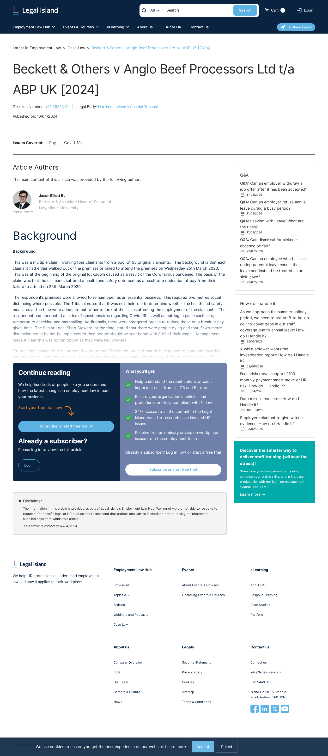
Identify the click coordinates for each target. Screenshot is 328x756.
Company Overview (128, 662)
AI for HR (173, 27)
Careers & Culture (127, 692)
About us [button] (145, 27)
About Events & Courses (200, 585)
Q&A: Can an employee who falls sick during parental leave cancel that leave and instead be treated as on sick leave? (274, 267)
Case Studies (260, 605)
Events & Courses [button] (79, 27)
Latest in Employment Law (37, 48)
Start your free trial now (40, 407)
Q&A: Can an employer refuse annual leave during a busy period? (273, 205)
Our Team (121, 682)
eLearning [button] (116, 27)
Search (245, 10)
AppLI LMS (258, 585)
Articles (119, 605)
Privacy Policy (192, 672)
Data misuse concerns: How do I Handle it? (269, 401)
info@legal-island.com (266, 672)
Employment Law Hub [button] (32, 27)
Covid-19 (72, 142)
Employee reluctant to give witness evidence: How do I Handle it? (272, 420)
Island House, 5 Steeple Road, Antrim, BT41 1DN (268, 694)
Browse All (121, 585)
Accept (202, 746)
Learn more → (252, 494)
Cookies (188, 682)
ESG (117, 672)
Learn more (175, 746)
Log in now (176, 452)
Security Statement (196, 662)
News (118, 702)
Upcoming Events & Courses (203, 595)
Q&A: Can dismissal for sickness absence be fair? (269, 243)
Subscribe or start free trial (173, 469)
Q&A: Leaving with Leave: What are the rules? (272, 224)
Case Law (76, 48)
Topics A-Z (122, 595)
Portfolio (256, 614)
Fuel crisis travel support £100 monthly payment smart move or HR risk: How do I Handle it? (273, 380)
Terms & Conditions (196, 702)
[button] (24, 199)
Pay (52, 142)
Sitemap (188, 692)
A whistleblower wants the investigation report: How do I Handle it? (274, 355)
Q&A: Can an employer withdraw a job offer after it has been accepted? (273, 186)
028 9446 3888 (261, 682)
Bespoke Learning (263, 595)
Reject (226, 746)
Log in (29, 465)
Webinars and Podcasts (131, 614)
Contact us (199, 27)
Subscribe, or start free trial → (66, 426)
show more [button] (23, 212)
